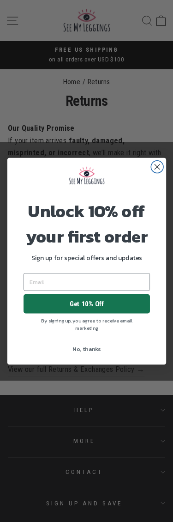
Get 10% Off (86, 303)
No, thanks (86, 349)
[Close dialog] (157, 166)
